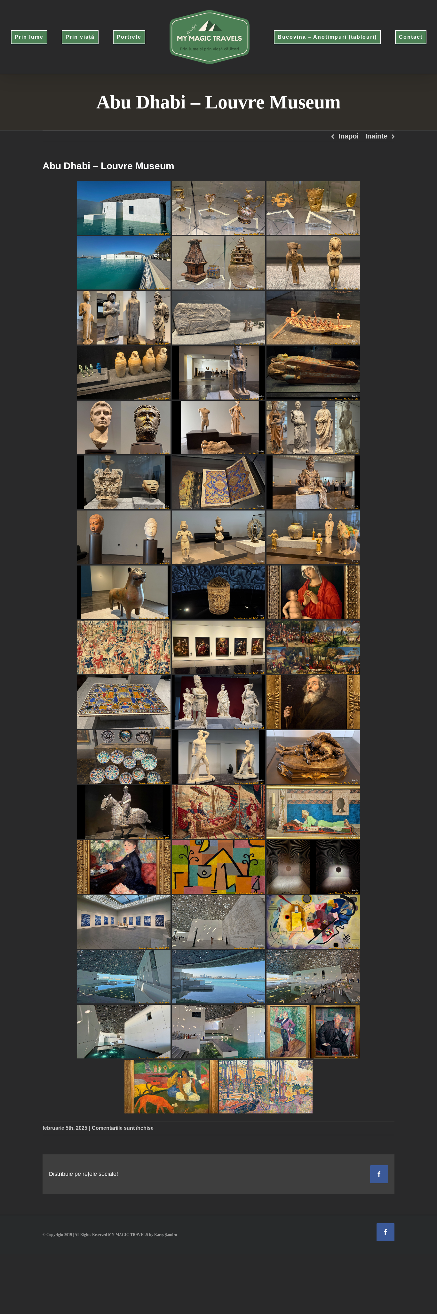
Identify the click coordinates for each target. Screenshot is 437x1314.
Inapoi (348, 136)
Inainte (376, 136)
